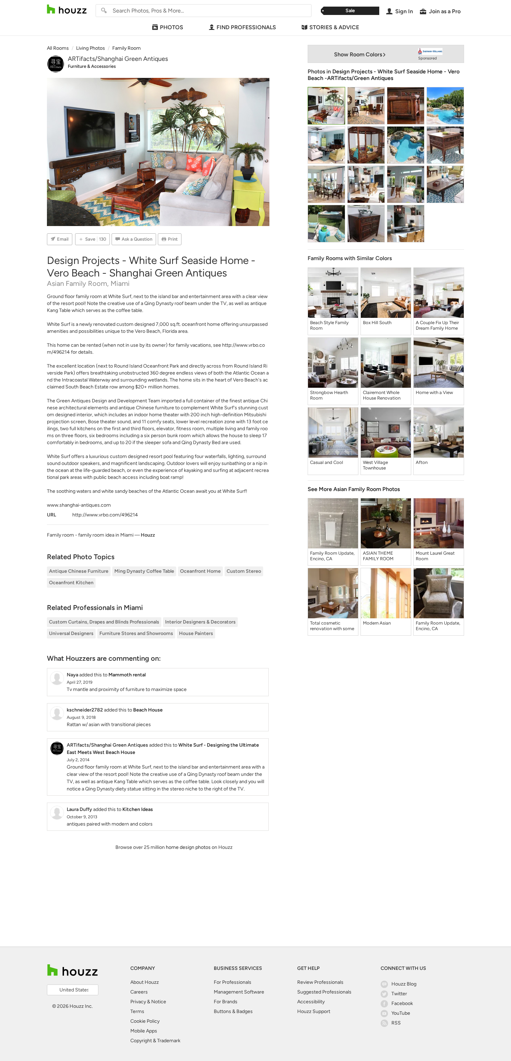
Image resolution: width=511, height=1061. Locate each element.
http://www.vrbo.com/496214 (105, 515)
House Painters (196, 633)
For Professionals (232, 982)
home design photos (188, 847)
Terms (137, 1011)
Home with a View (434, 392)
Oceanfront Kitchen (71, 583)
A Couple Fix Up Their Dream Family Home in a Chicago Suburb (437, 325)
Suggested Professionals (324, 992)
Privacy (138, 1002)
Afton (422, 462)
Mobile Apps (143, 1031)
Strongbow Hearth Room (329, 395)
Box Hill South (377, 322)
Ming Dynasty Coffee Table (144, 571)
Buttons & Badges (233, 1011)
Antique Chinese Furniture (78, 571)
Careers (139, 992)
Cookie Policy (145, 1021)
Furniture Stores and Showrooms (136, 633)
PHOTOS (171, 27)
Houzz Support (313, 1011)
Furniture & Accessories (92, 66)
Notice (158, 1002)
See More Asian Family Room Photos (354, 489)
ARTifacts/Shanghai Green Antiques (118, 59)
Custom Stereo (244, 571)
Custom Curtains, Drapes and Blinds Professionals (104, 622)
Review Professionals (320, 982)
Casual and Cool (326, 462)
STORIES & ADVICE (334, 27)
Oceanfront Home (200, 571)
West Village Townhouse (375, 465)
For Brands (225, 1002)
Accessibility (311, 1002)
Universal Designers (71, 633)
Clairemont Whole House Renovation (381, 395)
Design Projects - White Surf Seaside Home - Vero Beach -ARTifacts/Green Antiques (384, 74)
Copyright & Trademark (155, 1041)
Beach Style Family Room (329, 325)
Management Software (239, 992)
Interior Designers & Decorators (200, 622)
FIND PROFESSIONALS (246, 27)
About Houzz (144, 982)
